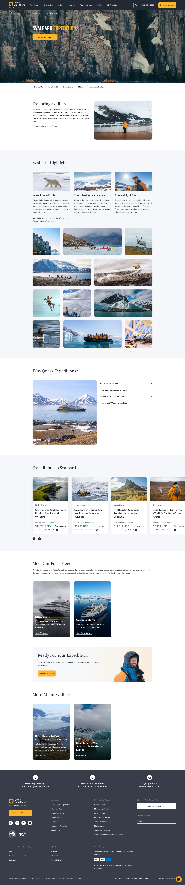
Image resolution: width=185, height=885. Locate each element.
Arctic (43, 13)
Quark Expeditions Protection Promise (108, 834)
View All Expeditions (157, 806)
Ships (60, 5)
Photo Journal (99, 826)
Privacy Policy (150, 878)
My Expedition (112, 5)
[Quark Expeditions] (17, 5)
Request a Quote (167, 5)
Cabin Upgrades (100, 813)
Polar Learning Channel (17, 856)
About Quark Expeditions (60, 805)
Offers (99, 5)
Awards (54, 822)
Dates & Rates (100, 805)
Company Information (59, 826)
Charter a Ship (56, 809)
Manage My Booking (102, 809)
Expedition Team (57, 813)
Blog (10, 851)
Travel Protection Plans (103, 822)
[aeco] (22, 835)
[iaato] (12, 837)
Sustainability (56, 817)
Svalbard (53, 13)
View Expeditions (45, 37)
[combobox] (156, 821)
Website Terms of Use (167, 878)
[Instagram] (17, 823)
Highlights (38, 87)
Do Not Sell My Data (134, 878)
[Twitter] (23, 823)
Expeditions (34, 5)
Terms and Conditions (102, 830)
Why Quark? (53, 87)
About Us (71, 5)
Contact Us (55, 830)
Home (35, 13)
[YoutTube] (30, 823)
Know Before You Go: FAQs (104, 817)
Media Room (56, 856)
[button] (179, 879)
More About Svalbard (97, 87)
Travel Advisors (86, 5)
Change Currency (144, 815)
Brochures (12, 860)
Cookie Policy (117, 878)
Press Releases (57, 860)
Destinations (48, 5)
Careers (54, 851)
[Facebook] (11, 823)
